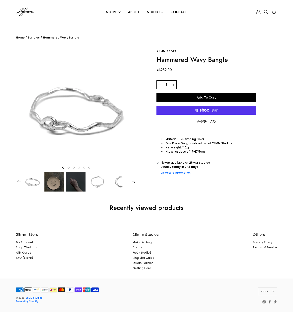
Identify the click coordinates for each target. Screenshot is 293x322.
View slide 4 (79, 168)
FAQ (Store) (24, 258)
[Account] (258, 12)
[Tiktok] (275, 301)
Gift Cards (23, 253)
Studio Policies (143, 263)
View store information (176, 172)
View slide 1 (63, 168)
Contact (179, 12)
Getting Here (142, 268)
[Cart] (274, 12)
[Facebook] (269, 301)
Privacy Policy (262, 242)
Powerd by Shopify (27, 301)
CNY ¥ (264, 291)
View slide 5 (84, 168)
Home (20, 38)
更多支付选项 (206, 121)
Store (111, 12)
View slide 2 (69, 168)
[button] (266, 12)
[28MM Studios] (25, 12)
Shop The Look (26, 247)
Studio (153, 12)
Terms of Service (265, 247)
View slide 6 (89, 168)
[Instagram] (264, 301)
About (134, 12)
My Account (24, 242)
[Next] (134, 182)
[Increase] (174, 84)
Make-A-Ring (142, 242)
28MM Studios (34, 297)
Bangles (34, 38)
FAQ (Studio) (142, 253)
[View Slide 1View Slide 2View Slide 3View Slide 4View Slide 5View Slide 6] (76, 109)
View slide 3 (74, 168)
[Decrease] (159, 84)
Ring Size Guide (143, 258)
